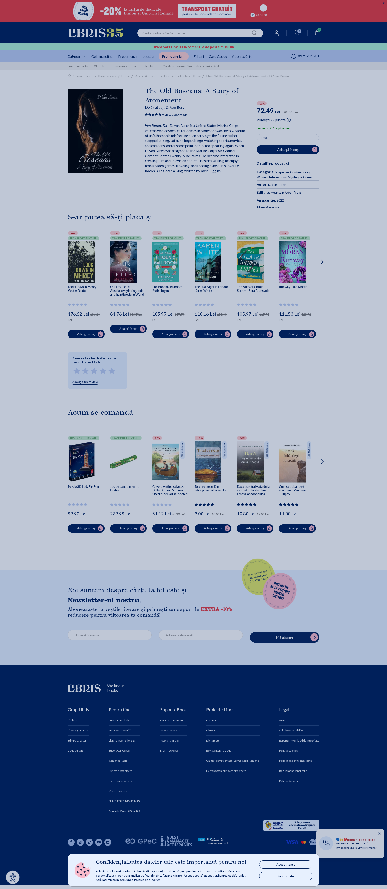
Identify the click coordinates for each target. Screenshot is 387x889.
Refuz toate (285, 876)
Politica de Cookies (147, 880)
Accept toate (285, 864)
